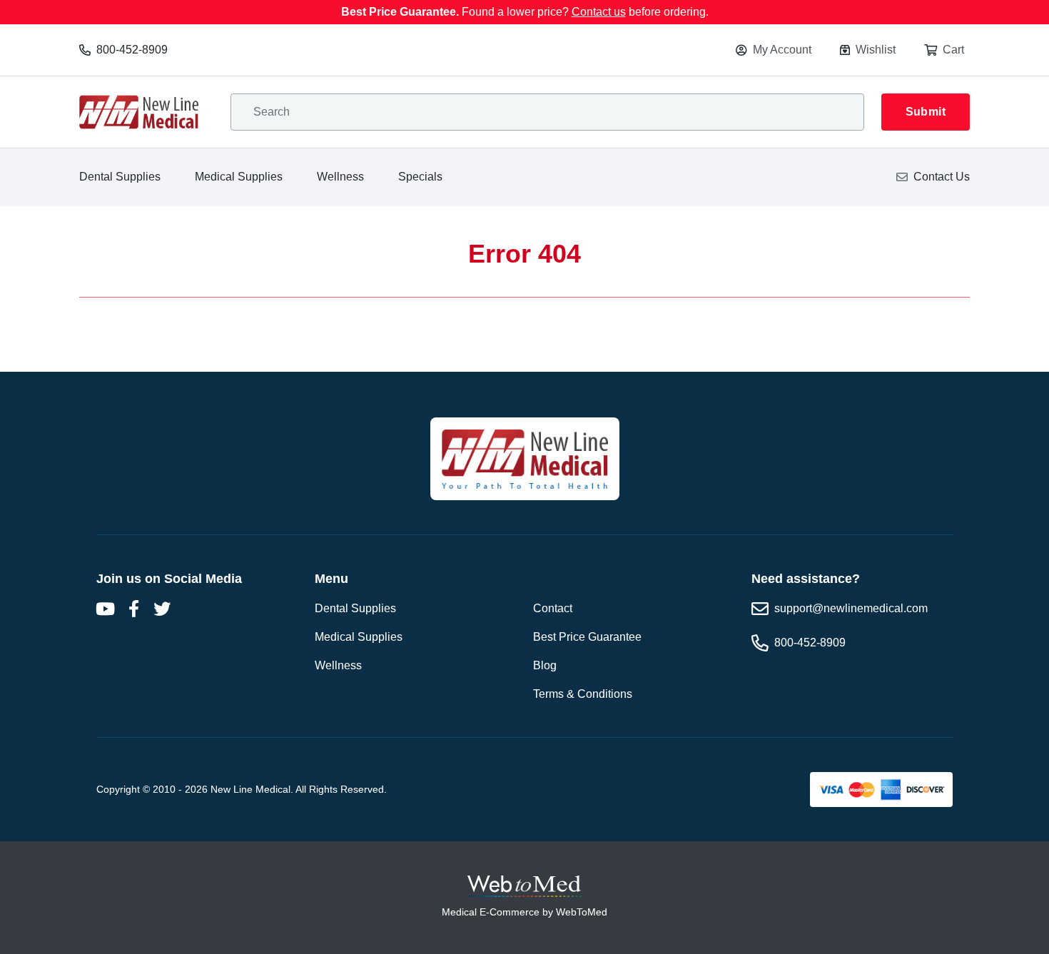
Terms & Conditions (582, 694)
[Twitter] (162, 608)
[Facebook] (133, 608)
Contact (552, 608)
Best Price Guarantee (587, 637)
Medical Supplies (239, 177)
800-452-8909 (132, 50)
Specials (420, 177)
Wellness (340, 177)
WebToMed (581, 912)
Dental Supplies (120, 177)
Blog (545, 665)
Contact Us (941, 177)
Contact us (599, 12)
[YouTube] (104, 608)
